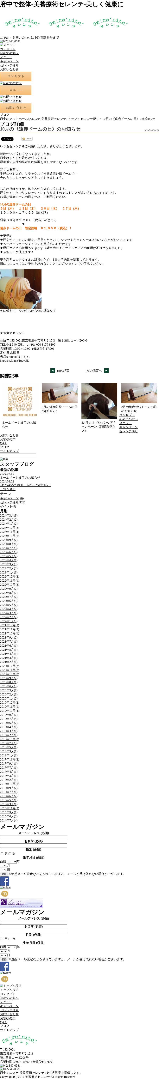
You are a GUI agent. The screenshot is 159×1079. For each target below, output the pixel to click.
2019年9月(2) (8, 714)
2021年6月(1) (8, 645)
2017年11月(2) (9, 759)
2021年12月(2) (9, 625)
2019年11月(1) (9, 706)
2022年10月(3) (9, 584)
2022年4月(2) (8, 609)
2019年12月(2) (9, 702)
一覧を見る (8, 489)
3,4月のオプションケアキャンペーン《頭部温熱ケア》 (98, 426)
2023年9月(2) (8, 540)
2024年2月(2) (8, 519)
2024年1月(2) (8, 523)
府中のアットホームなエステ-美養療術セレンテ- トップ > (40, 118)
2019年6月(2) (8, 722)
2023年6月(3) (8, 552)
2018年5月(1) (8, 747)
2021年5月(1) (8, 649)
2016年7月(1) (8, 792)
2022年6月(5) (8, 601)
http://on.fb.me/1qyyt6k (14, 360)
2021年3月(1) (8, 657)
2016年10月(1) (9, 783)
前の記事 (63, 370)
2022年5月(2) (8, 605)
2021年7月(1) (8, 641)
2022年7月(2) (8, 596)
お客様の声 (8, 439)
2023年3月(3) (8, 564)
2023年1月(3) (8, 572)
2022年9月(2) (8, 588)
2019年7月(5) (8, 718)
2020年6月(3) (8, 686)
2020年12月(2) (9, 666)
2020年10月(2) (9, 674)
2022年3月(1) (8, 613)
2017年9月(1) (8, 763)
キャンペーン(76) (12, 498)
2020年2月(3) (8, 694)
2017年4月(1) (8, 771)
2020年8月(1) (8, 682)
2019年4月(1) (8, 727)
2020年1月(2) (8, 698)
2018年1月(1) (8, 755)
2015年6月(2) (8, 816)
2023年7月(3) (8, 548)
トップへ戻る (9, 989)
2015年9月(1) (8, 812)
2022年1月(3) (8, 621)
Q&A (3, 443)
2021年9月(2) (8, 637)
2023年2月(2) (8, 568)
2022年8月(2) (8, 592)
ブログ (4, 447)
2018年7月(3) (8, 743)
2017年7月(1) (8, 767)
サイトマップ (9, 451)
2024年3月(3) (8, 515)
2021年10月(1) (9, 633)
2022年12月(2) (9, 576)
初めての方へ (9, 53)
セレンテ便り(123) (12, 502)
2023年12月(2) (9, 527)
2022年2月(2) (8, 617)
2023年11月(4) (9, 531)
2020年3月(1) (8, 690)
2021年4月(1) (8, 653)
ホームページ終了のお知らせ (20, 477)
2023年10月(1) (9, 535)
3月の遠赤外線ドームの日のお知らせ (25, 485)
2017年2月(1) (8, 779)
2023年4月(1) (8, 560)
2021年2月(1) (8, 662)
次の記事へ (94, 370)
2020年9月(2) (8, 678)
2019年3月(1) (8, 731)
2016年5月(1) (8, 800)
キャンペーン (9, 61)
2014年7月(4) (8, 820)
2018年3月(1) (8, 751)
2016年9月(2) (8, 788)
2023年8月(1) (8, 544)
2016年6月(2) (8, 796)
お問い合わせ (9, 69)
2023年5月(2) (8, 556)
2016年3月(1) (8, 804)
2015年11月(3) (9, 808)
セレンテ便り (9, 65)
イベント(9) (8, 506)
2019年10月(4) (9, 710)
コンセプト (8, 49)
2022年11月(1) (9, 580)
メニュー (6, 57)
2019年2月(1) (8, 735)
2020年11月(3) (9, 670)
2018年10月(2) (9, 739)
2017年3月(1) (8, 775)
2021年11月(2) (9, 629)
